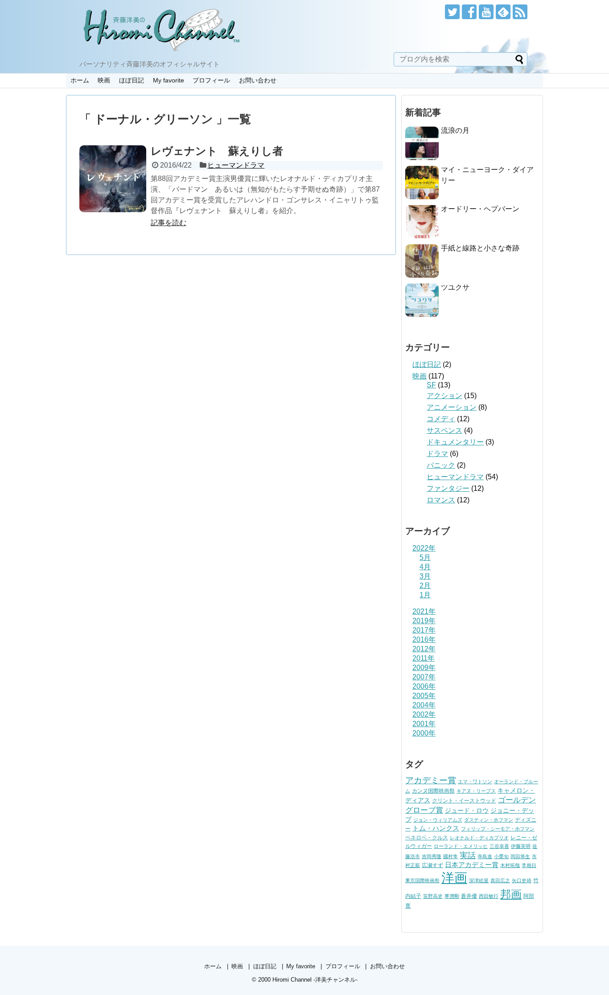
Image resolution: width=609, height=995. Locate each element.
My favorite (168, 80)
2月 (425, 585)
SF (431, 385)
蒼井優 (469, 896)
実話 (468, 855)
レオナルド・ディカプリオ (479, 837)
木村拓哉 (510, 865)
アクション (444, 395)
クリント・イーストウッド (464, 801)
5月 (425, 557)
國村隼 (450, 856)
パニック (441, 465)
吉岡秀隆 (431, 856)
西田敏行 (488, 896)
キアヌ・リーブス (476, 791)
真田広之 (500, 880)
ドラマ (437, 453)
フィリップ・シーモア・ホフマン (498, 828)
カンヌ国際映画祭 (433, 791)
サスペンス (444, 430)
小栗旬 (501, 856)
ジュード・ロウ (467, 810)
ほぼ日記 (131, 80)
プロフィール (211, 80)
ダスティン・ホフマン (488, 819)
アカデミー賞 (430, 780)
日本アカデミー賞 (471, 864)
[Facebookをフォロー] (469, 11)
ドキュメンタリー (455, 442)
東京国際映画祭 (422, 880)
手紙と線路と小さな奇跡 (480, 248)
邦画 (511, 894)
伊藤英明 (521, 846)
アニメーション (452, 407)
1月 (425, 595)
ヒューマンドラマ (235, 165)
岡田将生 (520, 856)
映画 (104, 80)
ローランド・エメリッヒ (461, 846)
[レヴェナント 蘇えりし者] (112, 178)
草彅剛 (451, 896)
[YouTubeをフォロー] (486, 11)
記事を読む (168, 222)
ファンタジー (448, 488)
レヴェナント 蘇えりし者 (217, 151)
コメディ (441, 419)
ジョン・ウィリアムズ (437, 819)
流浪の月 (455, 130)
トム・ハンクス (435, 828)
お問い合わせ (257, 80)
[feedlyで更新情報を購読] (503, 11)
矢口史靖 (521, 880)
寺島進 (484, 856)
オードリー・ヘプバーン (480, 209)
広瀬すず (432, 865)
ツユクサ (455, 287)
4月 (425, 567)
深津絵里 (479, 880)
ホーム (79, 80)
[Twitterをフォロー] (452, 11)
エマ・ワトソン (475, 781)
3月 (425, 576)
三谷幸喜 (499, 846)
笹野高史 (433, 896)
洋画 (454, 877)
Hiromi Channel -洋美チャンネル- (315, 979)
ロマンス (441, 500)
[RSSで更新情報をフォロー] (520, 11)
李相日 (529, 865)
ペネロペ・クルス (426, 838)
